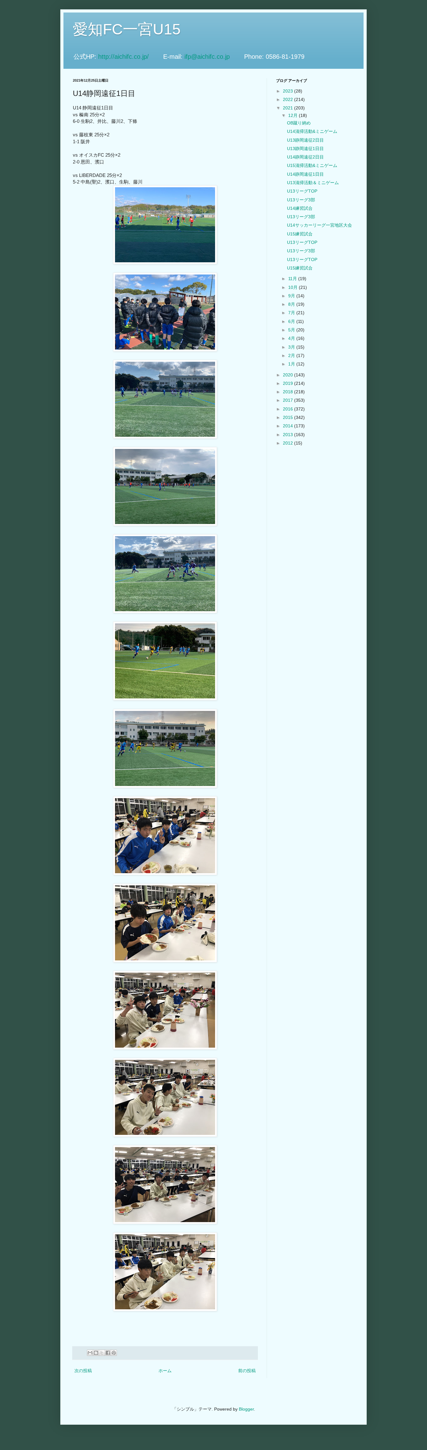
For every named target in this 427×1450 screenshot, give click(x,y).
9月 (292, 295)
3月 (292, 347)
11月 (293, 278)
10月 (293, 287)
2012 (288, 443)
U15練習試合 (300, 233)
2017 (288, 400)
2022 (288, 99)
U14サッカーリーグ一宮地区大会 (319, 225)
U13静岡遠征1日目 (305, 148)
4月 (292, 338)
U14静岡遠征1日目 (305, 174)
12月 (293, 115)
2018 (288, 391)
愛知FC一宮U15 (127, 29)
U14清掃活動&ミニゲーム (312, 131)
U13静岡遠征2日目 (305, 140)
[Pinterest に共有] (114, 1353)
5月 (292, 329)
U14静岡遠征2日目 (305, 156)
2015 (288, 417)
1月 (292, 363)
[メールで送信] (90, 1353)
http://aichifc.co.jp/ (129, 56)
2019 (288, 383)
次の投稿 (83, 1370)
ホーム (165, 1370)
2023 (288, 90)
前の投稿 (247, 1370)
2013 (288, 434)
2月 (292, 355)
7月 (292, 312)
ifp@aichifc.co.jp (213, 56)
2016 (288, 408)
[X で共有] (102, 1353)
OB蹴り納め (299, 122)
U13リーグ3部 (301, 199)
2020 (288, 374)
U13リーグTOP (302, 191)
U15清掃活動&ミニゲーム (312, 165)
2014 (288, 425)
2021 (288, 107)
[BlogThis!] (96, 1353)
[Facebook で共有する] (108, 1353)
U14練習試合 (300, 208)
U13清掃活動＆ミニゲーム (313, 182)
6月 (292, 321)
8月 (292, 304)
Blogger (246, 1409)
